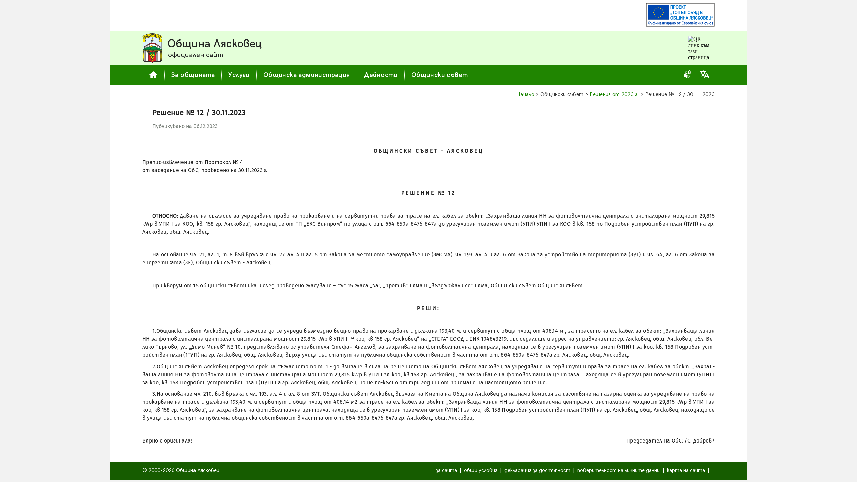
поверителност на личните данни (618, 470)
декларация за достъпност (537, 470)
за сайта (446, 470)
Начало (525, 94)
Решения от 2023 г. (614, 94)
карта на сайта (686, 470)
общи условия (480, 470)
